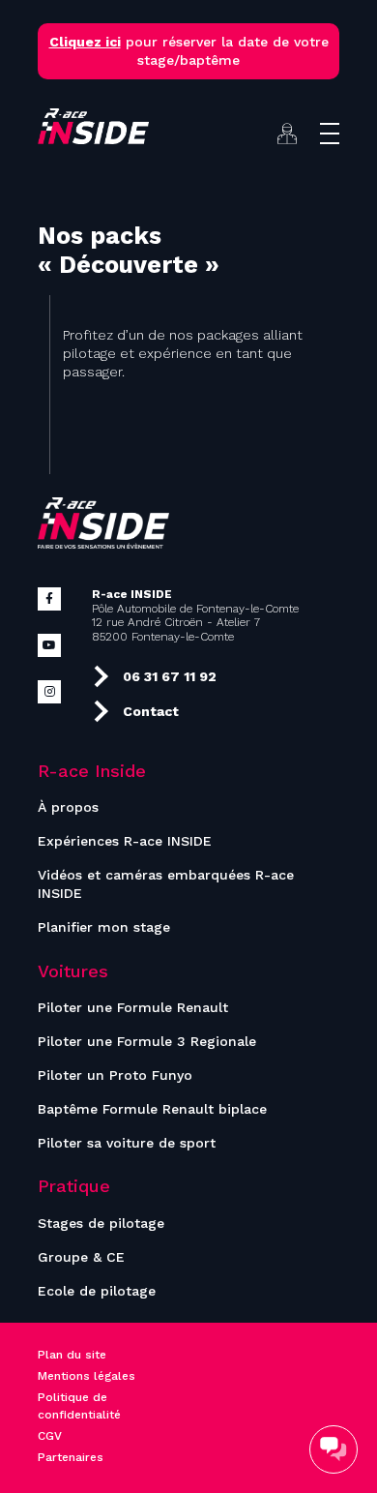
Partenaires (70, 1457)
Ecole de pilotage (97, 1291)
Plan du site (72, 1354)
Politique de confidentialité (79, 1405)
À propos (68, 807)
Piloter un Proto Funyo (115, 1075)
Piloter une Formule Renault (133, 1007)
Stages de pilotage (101, 1223)
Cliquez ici (85, 41)
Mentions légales (86, 1376)
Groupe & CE (81, 1257)
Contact (151, 711)
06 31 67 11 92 (170, 676)
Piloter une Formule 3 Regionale (147, 1041)
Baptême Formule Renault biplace (152, 1109)
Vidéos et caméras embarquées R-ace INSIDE (166, 884)
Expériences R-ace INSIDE (125, 841)
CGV (50, 1436)
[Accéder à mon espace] (287, 133)
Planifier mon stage (104, 927)
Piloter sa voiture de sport (127, 1142)
